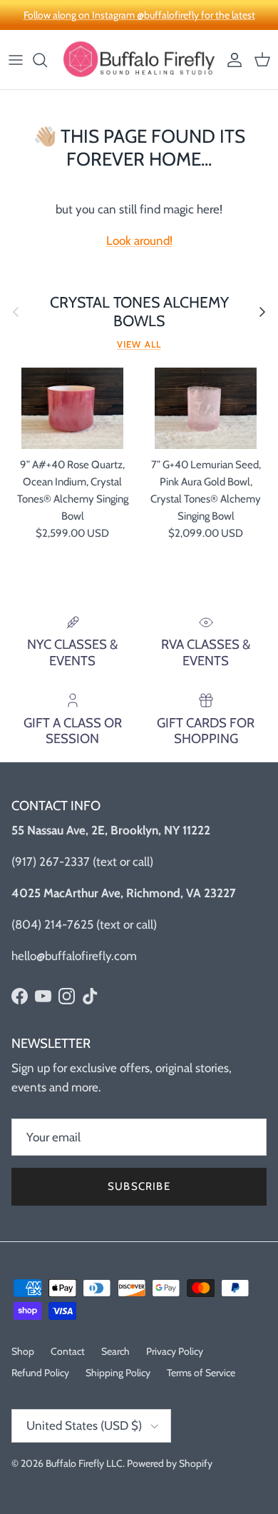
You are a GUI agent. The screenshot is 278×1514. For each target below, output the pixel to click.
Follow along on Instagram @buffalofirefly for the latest (139, 15)
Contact (68, 1351)
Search (115, 1351)
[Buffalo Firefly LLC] (139, 59)
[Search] (47, 60)
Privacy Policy (174, 1351)
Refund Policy (40, 1372)
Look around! (139, 240)
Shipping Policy (118, 1372)
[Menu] (15, 60)
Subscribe (139, 1186)
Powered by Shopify (169, 1463)
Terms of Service (201, 1372)
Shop (22, 1351)
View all (138, 344)
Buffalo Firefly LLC (84, 1463)
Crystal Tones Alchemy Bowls (139, 311)
